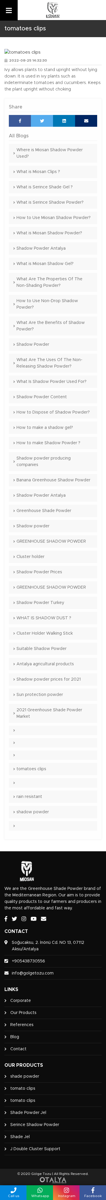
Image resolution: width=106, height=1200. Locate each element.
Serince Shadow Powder (34, 1125)
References (22, 1025)
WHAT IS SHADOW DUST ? (43, 618)
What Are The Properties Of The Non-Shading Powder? (49, 282)
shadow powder (32, 812)
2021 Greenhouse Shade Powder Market (49, 713)
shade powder (24, 1076)
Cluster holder (30, 557)
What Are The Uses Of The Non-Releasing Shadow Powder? (49, 363)
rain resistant (29, 797)
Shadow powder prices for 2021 (48, 679)
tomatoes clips (31, 769)
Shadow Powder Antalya (41, 248)
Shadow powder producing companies (43, 461)
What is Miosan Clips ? (38, 172)
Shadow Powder (32, 345)
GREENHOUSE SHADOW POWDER (51, 541)
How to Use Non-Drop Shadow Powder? (47, 304)
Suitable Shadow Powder (41, 649)
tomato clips (22, 1089)
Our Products (23, 1013)
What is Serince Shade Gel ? (44, 187)
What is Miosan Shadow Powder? (49, 233)
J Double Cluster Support (35, 1149)
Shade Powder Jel (28, 1113)
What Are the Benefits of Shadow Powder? (50, 326)
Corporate (20, 1001)
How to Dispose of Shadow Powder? (53, 412)
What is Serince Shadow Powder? (50, 202)
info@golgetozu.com (33, 973)
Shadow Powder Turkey (40, 603)
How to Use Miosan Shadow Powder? (53, 218)
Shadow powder (32, 526)
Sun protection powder (39, 695)
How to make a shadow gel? (44, 428)
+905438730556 (28, 961)
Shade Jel (20, 1137)
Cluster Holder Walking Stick (44, 633)
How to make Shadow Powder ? (48, 443)
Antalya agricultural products (45, 664)
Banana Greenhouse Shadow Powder (53, 480)
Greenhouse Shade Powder (43, 511)
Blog (14, 1037)
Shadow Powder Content (41, 397)
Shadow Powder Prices (39, 572)
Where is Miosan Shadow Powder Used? (49, 153)
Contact (18, 1049)
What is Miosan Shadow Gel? (45, 264)
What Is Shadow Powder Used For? (51, 382)
